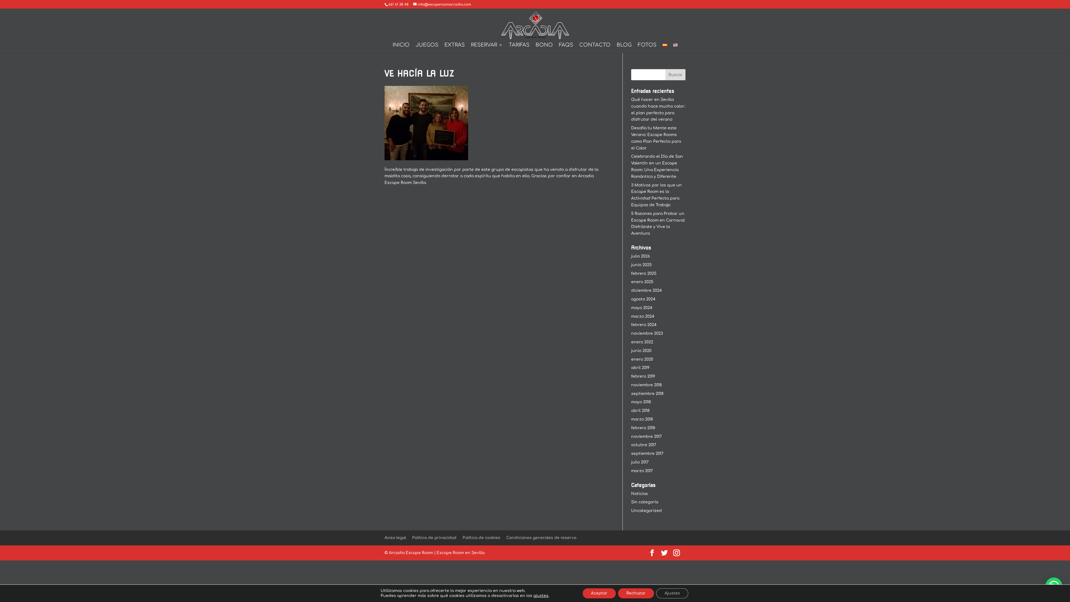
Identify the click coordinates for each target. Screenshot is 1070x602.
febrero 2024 (643, 325)
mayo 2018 (641, 402)
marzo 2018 (642, 419)
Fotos (647, 45)
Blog (624, 45)
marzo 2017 (642, 471)
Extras (454, 45)
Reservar (484, 45)
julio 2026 (640, 256)
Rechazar (636, 593)
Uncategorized (646, 511)
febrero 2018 (643, 428)
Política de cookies (481, 538)
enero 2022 (642, 342)
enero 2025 (642, 282)
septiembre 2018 (647, 394)
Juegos (427, 45)
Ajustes (672, 593)
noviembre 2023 (647, 333)
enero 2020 (642, 359)
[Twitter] (664, 553)
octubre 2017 (643, 445)
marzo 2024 (642, 316)
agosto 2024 (643, 299)
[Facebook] (652, 553)
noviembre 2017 (646, 436)
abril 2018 (640, 411)
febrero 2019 (643, 376)
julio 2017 (640, 462)
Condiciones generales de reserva (541, 538)
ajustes (540, 596)
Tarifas (519, 45)
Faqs (566, 45)
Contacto (595, 45)
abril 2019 (640, 368)
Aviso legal (395, 538)
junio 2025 (641, 265)
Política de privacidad (434, 538)
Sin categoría (644, 502)
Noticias (639, 494)
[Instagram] (676, 553)
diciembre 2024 (646, 290)
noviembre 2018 (646, 385)
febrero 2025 (643, 273)
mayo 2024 (641, 308)
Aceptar (599, 593)
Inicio (401, 45)
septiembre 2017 (647, 454)
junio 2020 (641, 351)
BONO (544, 45)
